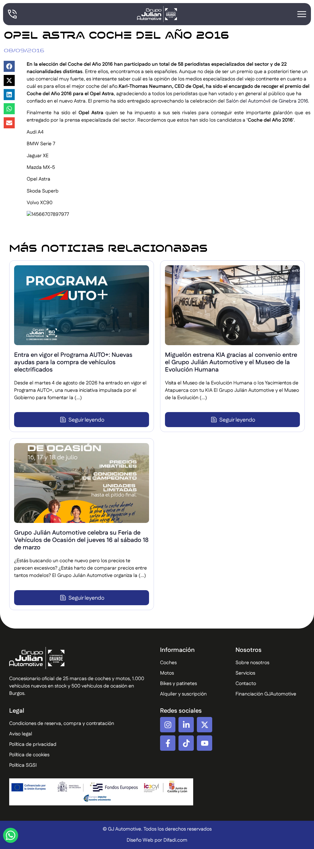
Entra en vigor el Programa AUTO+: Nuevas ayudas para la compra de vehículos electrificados (73, 362)
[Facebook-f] (167, 743)
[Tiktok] (186, 743)
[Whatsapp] (10, 835)
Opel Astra (38, 179)
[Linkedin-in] (186, 724)
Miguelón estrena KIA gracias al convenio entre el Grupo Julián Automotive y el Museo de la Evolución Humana (231, 362)
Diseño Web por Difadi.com (157, 840)
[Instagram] (167, 724)
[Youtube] (204, 743)
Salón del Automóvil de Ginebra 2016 (267, 101)
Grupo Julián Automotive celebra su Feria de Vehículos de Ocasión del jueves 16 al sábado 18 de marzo (81, 540)
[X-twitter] (204, 724)
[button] (9, 66)
